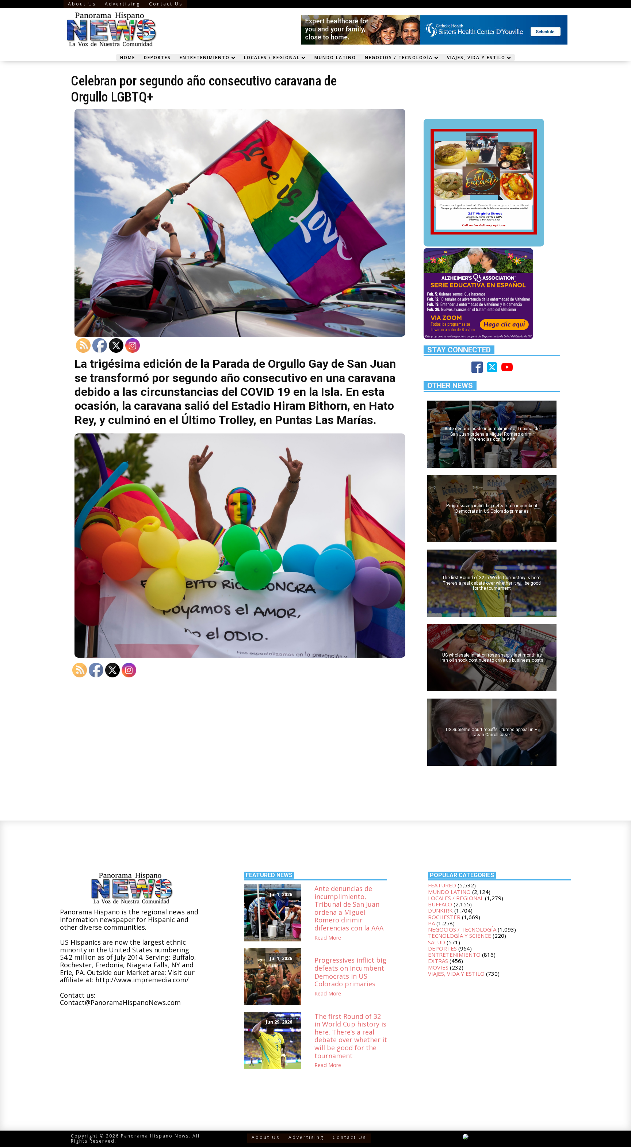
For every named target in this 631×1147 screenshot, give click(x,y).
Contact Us (166, 4)
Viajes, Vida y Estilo (476, 57)
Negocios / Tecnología (399, 57)
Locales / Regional (272, 57)
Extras (438, 960)
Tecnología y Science (459, 935)
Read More (327, 938)
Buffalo (440, 904)
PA (431, 923)
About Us (82, 4)
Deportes (157, 57)
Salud (436, 942)
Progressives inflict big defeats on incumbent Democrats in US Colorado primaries (350, 972)
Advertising (122, 4)
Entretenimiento (205, 57)
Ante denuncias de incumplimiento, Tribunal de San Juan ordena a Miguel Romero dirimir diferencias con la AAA (348, 908)
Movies (438, 967)
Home (127, 57)
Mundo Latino (335, 57)
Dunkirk (440, 910)
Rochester (444, 917)
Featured (442, 885)
